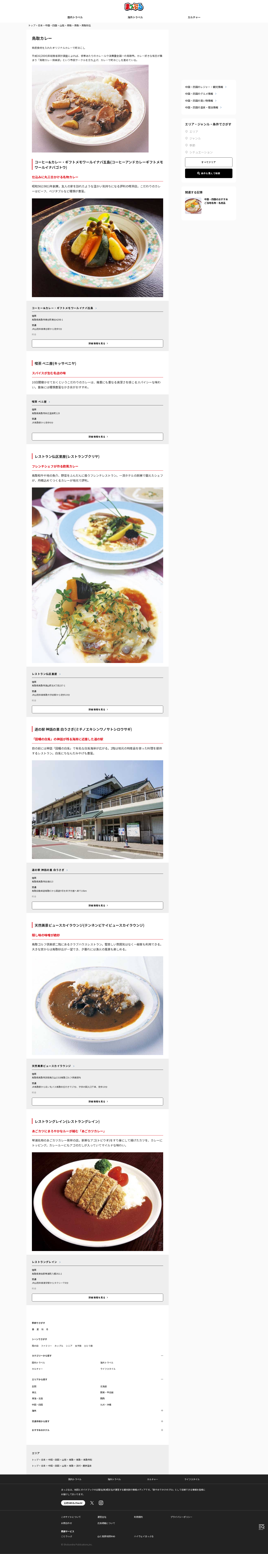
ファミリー (46, 1345)
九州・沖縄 (105, 1404)
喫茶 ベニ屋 (39, 401)
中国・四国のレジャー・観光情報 (204, 87)
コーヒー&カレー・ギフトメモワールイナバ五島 (62, 308)
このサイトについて (71, 1516)
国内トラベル (75, 17)
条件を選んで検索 (210, 173)
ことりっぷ (66, 1536)
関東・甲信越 (106, 1392)
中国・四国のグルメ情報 (199, 93)
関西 (102, 1398)
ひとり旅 (88, 1345)
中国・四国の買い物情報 (199, 100)
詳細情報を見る (97, 343)
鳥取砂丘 (86, 25)
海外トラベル (135, 17)
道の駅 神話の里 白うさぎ (48, 870)
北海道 (103, 1386)
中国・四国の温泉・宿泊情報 (202, 107)
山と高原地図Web (106, 1536)
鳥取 (69, 25)
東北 (34, 1392)
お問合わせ (66, 1523)
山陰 (62, 25)
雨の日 (35, 1345)
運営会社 (102, 1516)
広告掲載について (106, 1523)
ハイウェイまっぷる (144, 1536)
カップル (59, 1345)
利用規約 (138, 1516)
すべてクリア (208, 162)
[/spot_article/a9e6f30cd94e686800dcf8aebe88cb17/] (193, 199)
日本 (40, 25)
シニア (69, 1345)
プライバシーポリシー (181, 1516)
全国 (34, 1386)
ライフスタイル (108, 1368)
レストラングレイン (44, 1262)
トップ (31, 25)
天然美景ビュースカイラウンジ (51, 1066)
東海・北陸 (37, 1398)
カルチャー (194, 17)
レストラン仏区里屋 (44, 674)
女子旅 (78, 1345)
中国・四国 (51, 25)
